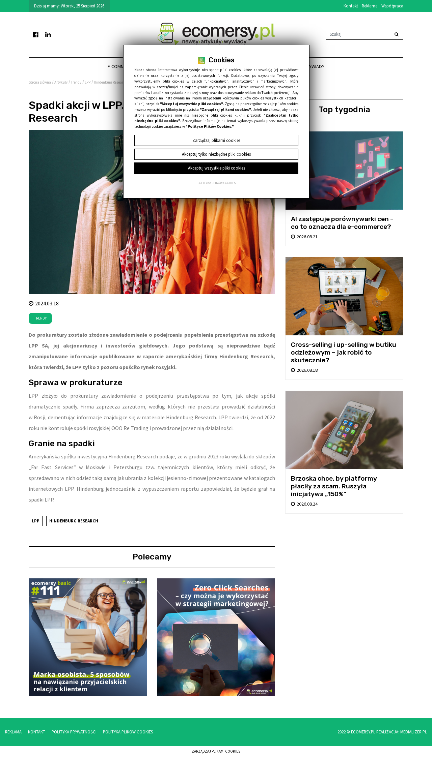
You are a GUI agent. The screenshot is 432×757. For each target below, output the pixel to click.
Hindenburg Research (73, 520)
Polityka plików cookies (216, 183)
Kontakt (351, 5)
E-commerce (121, 66)
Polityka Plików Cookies (128, 731)
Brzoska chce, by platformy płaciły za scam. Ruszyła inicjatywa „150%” (334, 486)
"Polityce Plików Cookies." (210, 126)
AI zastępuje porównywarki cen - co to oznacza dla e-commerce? (342, 223)
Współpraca (392, 5)
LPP (35, 520)
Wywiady (314, 66)
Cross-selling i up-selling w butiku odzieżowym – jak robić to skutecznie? (343, 352)
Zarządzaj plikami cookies (216, 751)
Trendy (40, 318)
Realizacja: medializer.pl (401, 731)
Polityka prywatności (74, 731)
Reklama (370, 5)
